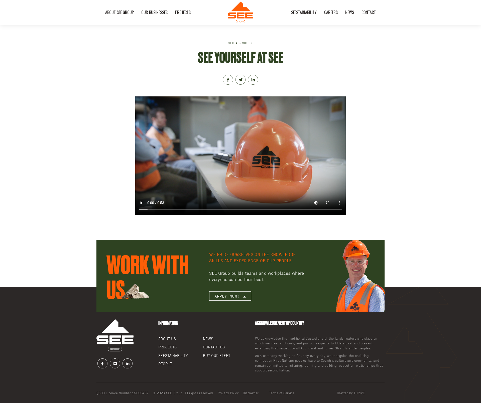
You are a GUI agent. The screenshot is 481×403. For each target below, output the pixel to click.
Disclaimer (251, 393)
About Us (167, 338)
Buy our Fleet (216, 355)
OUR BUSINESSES (154, 12)
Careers (331, 12)
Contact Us (214, 346)
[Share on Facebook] (228, 80)
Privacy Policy (228, 393)
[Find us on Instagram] (115, 364)
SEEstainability (304, 12)
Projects (183, 12)
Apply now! (228, 296)
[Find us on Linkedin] (128, 364)
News (349, 12)
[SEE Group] (240, 12)
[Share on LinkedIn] (253, 80)
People (165, 363)
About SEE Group (119, 12)
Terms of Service (281, 393)
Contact (369, 12)
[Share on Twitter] (240, 80)
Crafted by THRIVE (351, 393)
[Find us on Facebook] (102, 364)
